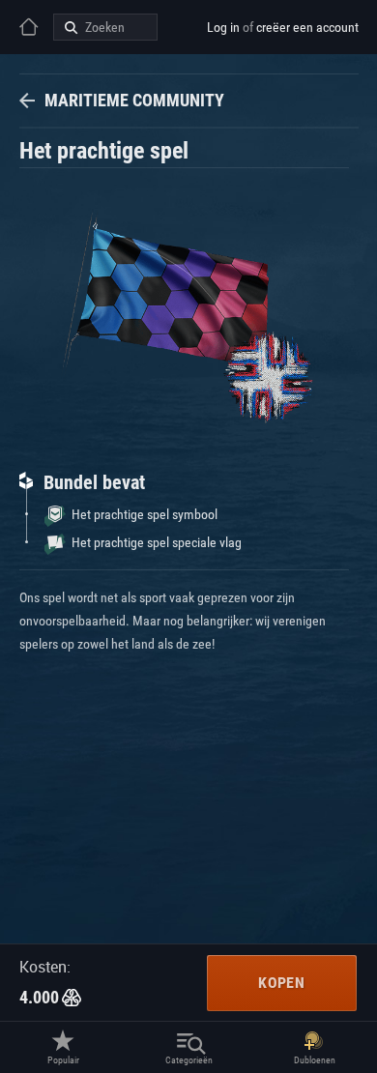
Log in (223, 27)
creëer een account (307, 27)
